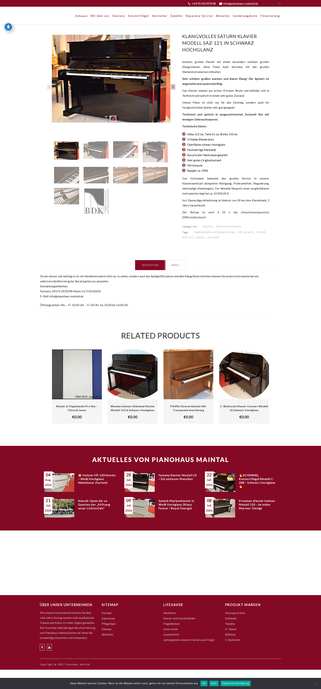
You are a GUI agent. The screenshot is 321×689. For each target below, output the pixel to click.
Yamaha (230, 623)
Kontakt (107, 613)
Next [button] (173, 87)
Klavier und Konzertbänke (179, 618)
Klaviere (208, 226)
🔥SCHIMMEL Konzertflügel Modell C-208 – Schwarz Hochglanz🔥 (257, 480)
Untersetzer (170, 629)
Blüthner (230, 634)
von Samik (213, 237)
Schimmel (230, 618)
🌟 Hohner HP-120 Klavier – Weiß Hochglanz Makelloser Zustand (97, 478)
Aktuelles (107, 634)
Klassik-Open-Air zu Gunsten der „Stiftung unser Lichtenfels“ (94, 504)
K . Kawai (230, 629)
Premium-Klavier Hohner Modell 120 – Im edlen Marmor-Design (257, 504)
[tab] (150, 265)
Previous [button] (49, 87)
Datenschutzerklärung (235, 683)
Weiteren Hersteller (228, 226)
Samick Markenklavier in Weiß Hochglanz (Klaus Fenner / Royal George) (176, 504)
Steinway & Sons (235, 613)
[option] (111, 81)
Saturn (200, 237)
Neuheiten (169, 613)
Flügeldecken (171, 623)
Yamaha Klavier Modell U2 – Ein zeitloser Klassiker (177, 477)
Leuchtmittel (171, 634)
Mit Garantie (246, 232)
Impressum (108, 618)
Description (150, 265)
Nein (214, 683)
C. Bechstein (232, 639)
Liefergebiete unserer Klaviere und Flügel (189, 639)
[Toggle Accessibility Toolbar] (8, 26)
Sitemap (106, 629)
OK (204, 683)
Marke (175, 265)
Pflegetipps (109, 623)
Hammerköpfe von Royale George (214, 232)
